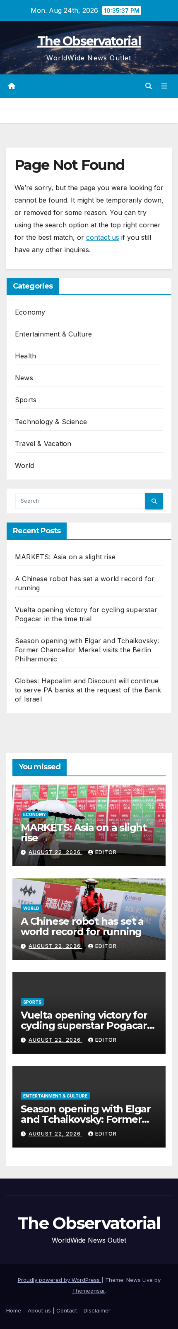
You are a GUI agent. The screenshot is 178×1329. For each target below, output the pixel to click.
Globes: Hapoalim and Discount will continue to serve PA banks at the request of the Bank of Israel (88, 690)
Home (13, 1310)
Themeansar (88, 1290)
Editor (106, 852)
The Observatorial (89, 41)
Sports (25, 400)
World (24, 465)
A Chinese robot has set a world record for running (82, 926)
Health (25, 356)
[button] (148, 86)
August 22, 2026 (55, 852)
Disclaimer (97, 1310)
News (24, 378)
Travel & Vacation (43, 443)
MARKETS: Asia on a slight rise (65, 557)
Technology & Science (51, 422)
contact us (102, 237)
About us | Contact (52, 1310)
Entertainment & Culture (53, 334)
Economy (30, 312)
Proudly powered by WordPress (59, 1280)
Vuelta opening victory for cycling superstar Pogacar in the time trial (84, 1025)
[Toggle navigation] (164, 86)
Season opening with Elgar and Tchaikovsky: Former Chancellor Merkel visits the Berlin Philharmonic (87, 650)
